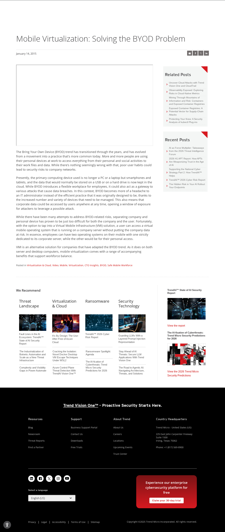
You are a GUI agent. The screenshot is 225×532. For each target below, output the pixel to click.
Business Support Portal (84, 427)
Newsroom (34, 434)
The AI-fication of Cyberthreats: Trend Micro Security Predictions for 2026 (96, 366)
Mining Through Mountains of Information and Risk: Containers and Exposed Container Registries (186, 100)
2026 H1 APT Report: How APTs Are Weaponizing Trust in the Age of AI (185, 161)
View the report (176, 325)
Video (55, 265)
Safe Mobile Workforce (120, 265)
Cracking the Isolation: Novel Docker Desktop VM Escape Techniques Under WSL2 (65, 356)
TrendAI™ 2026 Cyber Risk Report (187, 180)
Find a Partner (36, 447)
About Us (118, 427)
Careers (117, 434)
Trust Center (120, 453)
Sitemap (95, 522)
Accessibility (59, 522)
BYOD (103, 265)
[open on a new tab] (49, 478)
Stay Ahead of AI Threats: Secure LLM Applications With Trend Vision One (131, 356)
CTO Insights (92, 265)
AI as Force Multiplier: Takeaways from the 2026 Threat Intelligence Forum (185, 151)
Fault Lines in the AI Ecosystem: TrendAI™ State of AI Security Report (31, 333)
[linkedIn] (206, 53)
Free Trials (76, 447)
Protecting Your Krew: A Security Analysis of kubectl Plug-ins (184, 120)
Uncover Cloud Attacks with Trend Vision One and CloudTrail (185, 84)
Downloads (77, 440)
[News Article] (189, 53)
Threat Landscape (29, 303)
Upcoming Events (122, 447)
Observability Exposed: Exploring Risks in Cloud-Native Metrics (185, 92)
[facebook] (195, 53)
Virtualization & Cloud (39, 265)
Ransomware (97, 301)
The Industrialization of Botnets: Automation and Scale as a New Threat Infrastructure (32, 356)
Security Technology (128, 303)
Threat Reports (36, 440)
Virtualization (76, 265)
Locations (118, 440)
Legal (44, 522)
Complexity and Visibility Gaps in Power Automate (32, 369)
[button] (52, 498)
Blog (30, 427)
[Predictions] (186, 353)
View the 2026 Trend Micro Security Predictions (183, 372)
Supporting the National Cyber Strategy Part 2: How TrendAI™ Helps (184, 172)
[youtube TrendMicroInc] (67, 478)
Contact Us (77, 434)
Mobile (63, 265)
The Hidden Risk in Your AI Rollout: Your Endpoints (186, 186)
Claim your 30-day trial (165, 500)
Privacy (32, 522)
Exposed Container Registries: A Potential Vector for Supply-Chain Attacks (185, 111)
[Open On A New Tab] (200, 53)
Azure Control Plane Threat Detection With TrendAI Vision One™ (64, 370)
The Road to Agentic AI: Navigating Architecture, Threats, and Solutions (131, 370)
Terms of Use (78, 522)
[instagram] (58, 478)
